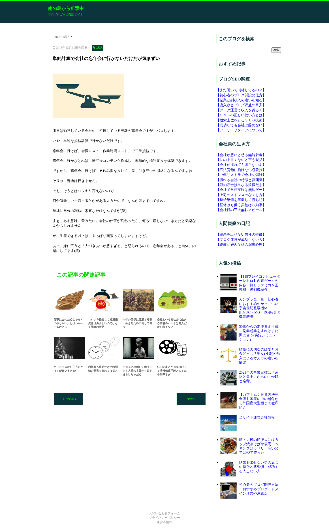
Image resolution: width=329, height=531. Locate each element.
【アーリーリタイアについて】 (241, 130)
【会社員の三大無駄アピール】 (241, 210)
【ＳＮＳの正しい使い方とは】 (241, 115)
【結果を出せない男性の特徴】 (241, 234)
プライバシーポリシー (164, 517)
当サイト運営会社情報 (257, 417)
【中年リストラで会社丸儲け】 (241, 175)
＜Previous (69, 399)
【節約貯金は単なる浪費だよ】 (241, 185)
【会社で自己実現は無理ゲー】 (241, 190)
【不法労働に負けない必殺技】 (241, 170)
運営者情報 (164, 522)
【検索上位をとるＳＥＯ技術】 (241, 120)
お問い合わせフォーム (164, 513)
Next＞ (191, 399)
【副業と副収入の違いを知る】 (241, 100)
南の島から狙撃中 (66, 8)
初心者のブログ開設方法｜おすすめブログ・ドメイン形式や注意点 (258, 489)
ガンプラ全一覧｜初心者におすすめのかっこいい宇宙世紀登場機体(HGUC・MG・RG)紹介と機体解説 (260, 307)
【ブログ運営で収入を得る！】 (241, 110)
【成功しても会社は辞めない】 (241, 125)
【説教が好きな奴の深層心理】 (241, 244)
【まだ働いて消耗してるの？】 (241, 90)
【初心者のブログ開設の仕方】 (241, 95)
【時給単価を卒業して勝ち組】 (241, 200)
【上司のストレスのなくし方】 (241, 195)
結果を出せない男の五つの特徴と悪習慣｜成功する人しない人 (258, 467)
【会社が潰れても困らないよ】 (241, 165)
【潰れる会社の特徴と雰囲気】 (241, 180)
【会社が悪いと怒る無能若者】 (241, 155)
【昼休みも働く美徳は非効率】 (241, 205)
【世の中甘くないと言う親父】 (241, 160)
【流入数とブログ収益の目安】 (241, 105)
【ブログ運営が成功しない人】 (241, 239)
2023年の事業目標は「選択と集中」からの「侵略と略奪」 (258, 376)
